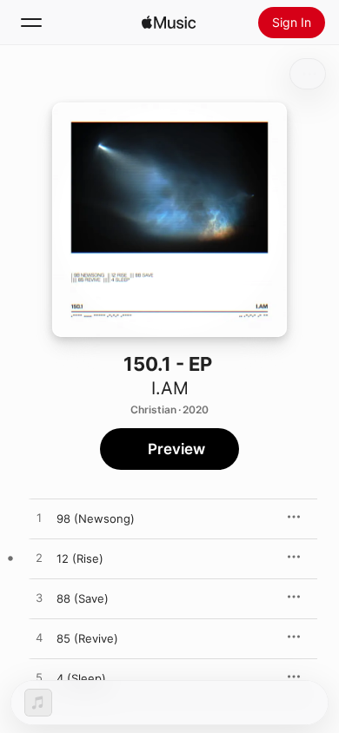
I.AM (170, 388)
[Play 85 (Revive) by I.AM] (39, 638)
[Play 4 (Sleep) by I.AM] (39, 678)
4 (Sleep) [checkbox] (81, 678)
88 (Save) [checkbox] (82, 598)
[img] (169, 22)
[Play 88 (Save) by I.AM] (39, 598)
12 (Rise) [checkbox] (79, 558)
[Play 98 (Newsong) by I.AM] (39, 518)
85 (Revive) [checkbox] (87, 638)
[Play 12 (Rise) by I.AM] (39, 558)
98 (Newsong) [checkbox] (95, 518)
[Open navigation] (31, 22)
